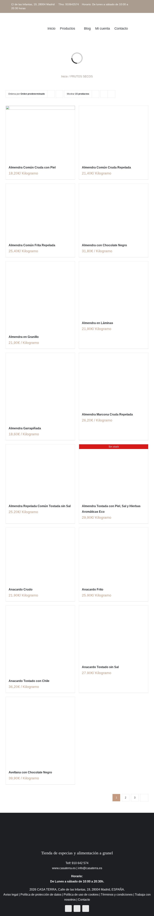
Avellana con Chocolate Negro (30, 772)
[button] (142, 28)
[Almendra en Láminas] (113, 289)
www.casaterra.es (64, 868)
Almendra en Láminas (97, 323)
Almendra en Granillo (24, 336)
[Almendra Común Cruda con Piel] (40, 133)
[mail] (85, 908)
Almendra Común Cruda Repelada (106, 167)
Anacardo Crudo (20, 589)
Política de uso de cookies (81, 894)
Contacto (84, 899)
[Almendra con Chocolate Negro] (113, 211)
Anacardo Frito (92, 589)
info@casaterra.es (90, 868)
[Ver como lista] (111, 94)
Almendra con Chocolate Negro (104, 245)
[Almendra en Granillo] (40, 295)
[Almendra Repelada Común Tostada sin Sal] (40, 471)
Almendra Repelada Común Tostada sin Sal (40, 506)
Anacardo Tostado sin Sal (100, 667)
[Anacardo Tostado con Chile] (40, 639)
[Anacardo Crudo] (40, 555)
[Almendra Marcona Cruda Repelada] (113, 380)
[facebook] (68, 908)
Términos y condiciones (117, 894)
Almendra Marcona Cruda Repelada (107, 414)
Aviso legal (10, 894)
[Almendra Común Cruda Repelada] (113, 133)
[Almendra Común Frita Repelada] (40, 211)
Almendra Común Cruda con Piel (32, 167)
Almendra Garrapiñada (25, 428)
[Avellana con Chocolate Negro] (40, 731)
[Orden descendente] (59, 94)
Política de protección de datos (40, 894)
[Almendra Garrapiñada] (40, 387)
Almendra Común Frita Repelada (32, 245)
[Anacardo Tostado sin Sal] (113, 633)
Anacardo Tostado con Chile (29, 681)
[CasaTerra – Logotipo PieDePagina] (77, 820)
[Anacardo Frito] (113, 555)
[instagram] (77, 908)
